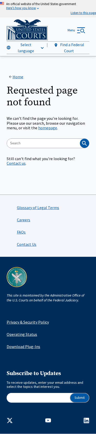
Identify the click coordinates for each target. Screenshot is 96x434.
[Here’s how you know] (48, 8)
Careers (23, 219)
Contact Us (26, 244)
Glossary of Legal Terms (38, 207)
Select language (26, 47)
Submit (79, 397)
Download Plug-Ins (23, 346)
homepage (47, 127)
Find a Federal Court (71, 47)
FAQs (21, 232)
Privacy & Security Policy (28, 322)
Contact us (16, 163)
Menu (71, 30)
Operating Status (22, 334)
